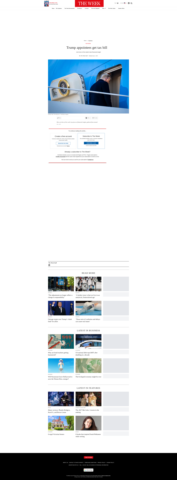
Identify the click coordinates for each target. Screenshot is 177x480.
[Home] (53, 8)
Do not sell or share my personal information (95, 465)
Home (85, 40)
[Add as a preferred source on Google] (88, 470)
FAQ (80, 465)
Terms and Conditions (90, 462)
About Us (65, 462)
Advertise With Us (73, 465)
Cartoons (86, 8)
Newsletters (79, 8)
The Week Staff (84, 55)
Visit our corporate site (105, 475)
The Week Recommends (69, 8)
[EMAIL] (49, 265)
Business (90, 40)
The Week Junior (111, 8)
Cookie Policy (110, 462)
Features (88, 43)
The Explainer (59, 8)
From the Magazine (95, 8)
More (103, 8)
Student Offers (121, 8)
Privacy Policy (101, 462)
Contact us (90, 159)
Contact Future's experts (76, 462)
